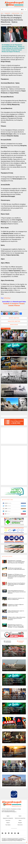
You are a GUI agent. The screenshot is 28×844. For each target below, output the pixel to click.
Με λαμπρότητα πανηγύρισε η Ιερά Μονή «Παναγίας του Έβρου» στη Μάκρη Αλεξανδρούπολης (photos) (13, 768)
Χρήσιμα (8, 822)
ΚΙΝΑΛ (22, 13)
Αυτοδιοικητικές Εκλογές (15, 13)
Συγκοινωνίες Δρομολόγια (20, 818)
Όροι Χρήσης (8, 824)
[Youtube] (18, 833)
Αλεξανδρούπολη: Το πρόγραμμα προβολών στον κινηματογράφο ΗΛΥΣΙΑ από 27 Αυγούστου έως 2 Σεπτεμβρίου (16, 561)
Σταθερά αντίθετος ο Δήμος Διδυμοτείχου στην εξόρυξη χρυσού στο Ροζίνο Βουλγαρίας (16, 618)
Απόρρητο (20, 822)
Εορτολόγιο (8, 820)
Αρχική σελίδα (14, 324)
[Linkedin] (8, 833)
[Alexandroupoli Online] (14, 7)
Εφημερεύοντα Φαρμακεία (8, 818)
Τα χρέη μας (7, 741)
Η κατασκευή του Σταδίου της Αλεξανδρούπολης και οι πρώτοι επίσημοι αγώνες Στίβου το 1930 (13, 381)
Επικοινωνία (20, 824)
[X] (5, 833)
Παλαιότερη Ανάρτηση (14, 321)
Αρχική (2, 13)
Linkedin (10, 305)
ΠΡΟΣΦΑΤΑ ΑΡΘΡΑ (7, 556)
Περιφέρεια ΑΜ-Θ (7, 13)
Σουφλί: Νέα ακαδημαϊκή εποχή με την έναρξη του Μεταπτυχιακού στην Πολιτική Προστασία (17, 592)
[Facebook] (2, 833)
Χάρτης (20, 820)
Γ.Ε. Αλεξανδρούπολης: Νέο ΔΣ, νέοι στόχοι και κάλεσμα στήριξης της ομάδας (13, 367)
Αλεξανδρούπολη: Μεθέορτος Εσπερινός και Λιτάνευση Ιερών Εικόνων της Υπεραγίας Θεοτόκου (13, 696)
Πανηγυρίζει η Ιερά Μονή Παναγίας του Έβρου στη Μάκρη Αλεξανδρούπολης (13, 653)
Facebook (6, 303)
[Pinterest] (15, 833)
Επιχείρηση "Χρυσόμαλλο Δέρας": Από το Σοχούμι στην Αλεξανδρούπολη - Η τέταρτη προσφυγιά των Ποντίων (14, 394)
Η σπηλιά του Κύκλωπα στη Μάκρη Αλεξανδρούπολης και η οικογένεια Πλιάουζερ (13, 408)
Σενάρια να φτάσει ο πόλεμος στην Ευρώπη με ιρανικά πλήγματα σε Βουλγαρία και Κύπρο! (13, 667)
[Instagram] (11, 833)
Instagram (15, 303)
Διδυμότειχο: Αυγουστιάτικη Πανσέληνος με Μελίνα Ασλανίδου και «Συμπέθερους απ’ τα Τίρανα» (16, 584)
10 (4, 778)
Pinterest (17, 305)
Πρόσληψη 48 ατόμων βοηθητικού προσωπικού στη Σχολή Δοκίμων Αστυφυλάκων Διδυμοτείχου (13, 782)
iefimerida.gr (7, 298)
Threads (21, 303)
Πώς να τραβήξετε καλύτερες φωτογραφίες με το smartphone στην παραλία (12, 754)
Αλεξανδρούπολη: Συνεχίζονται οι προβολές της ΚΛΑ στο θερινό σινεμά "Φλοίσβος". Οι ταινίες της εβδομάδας (14, 353)
